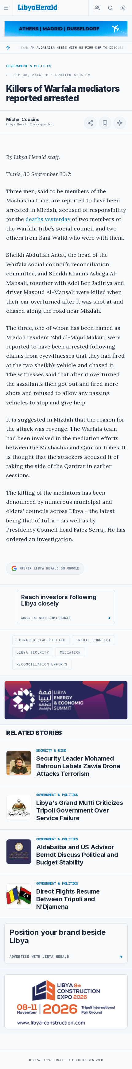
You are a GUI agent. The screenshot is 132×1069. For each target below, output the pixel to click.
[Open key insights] (120, 123)
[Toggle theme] (123, 8)
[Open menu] (6, 8)
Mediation (70, 652)
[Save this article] (105, 123)
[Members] (97, 8)
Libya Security (33, 652)
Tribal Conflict (93, 640)
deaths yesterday (47, 219)
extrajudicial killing (41, 640)
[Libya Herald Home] (37, 8)
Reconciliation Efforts (42, 664)
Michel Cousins (23, 119)
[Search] (110, 8)
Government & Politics (28, 66)
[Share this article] (90, 123)
